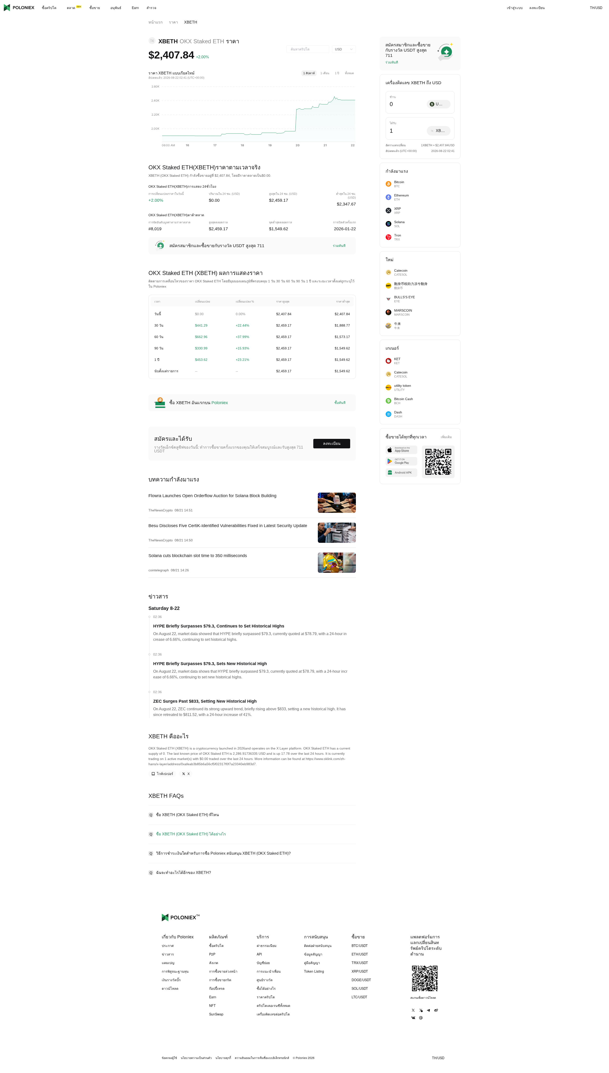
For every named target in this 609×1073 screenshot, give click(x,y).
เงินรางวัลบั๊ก (171, 979)
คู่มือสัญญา (312, 962)
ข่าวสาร (168, 954)
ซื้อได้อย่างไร (266, 988)
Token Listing (314, 971)
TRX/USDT (360, 962)
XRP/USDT (360, 971)
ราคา (173, 22)
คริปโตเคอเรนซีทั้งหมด (273, 1005)
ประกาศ (168, 945)
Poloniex (19, 7)
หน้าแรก (155, 22)
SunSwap (216, 1014)
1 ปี (337, 73)
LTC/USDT (359, 997)
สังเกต (213, 962)
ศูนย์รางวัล (265, 979)
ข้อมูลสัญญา (313, 954)
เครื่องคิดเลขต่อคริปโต (273, 1014)
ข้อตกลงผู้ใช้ (169, 1057)
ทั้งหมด (349, 73)
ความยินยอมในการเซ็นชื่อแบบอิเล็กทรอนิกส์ (262, 1057)
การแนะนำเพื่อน (269, 971)
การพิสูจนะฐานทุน (175, 971)
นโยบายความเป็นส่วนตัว (196, 1057)
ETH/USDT (360, 954)
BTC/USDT (360, 945)
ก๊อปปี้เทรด (217, 988)
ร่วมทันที (339, 245)
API (259, 954)
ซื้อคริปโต (216, 945)
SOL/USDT (360, 988)
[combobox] (308, 49)
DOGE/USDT (361, 979)
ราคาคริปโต (266, 997)
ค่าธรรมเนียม (266, 945)
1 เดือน (324, 73)
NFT (212, 1005)
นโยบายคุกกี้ (223, 1057)
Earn (212, 997)
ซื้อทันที (339, 402)
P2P (212, 954)
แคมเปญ (168, 962)
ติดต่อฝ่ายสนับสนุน (318, 945)
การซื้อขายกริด (220, 979)
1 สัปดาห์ (309, 73)
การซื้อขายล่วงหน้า (223, 971)
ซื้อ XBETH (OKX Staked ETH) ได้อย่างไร (191, 834)
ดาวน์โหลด (170, 988)
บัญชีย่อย (263, 962)
